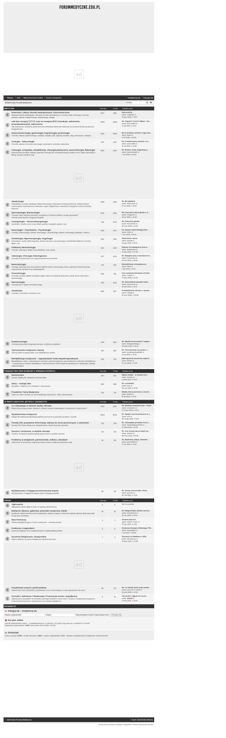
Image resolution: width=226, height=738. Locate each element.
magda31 (131, 215)
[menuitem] (17, 98)
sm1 (128, 416)
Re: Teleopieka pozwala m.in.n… (135, 422)
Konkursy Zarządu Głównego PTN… (137, 528)
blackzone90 (132, 152)
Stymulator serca (129, 238)
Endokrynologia (19, 341)
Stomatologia (19, 273)
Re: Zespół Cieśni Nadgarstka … (135, 230)
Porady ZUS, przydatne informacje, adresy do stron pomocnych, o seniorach (50, 422)
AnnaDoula (131, 513)
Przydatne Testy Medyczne (25, 392)
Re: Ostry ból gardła (130, 221)
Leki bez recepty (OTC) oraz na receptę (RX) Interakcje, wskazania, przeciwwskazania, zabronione (46, 122)
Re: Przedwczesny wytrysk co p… (136, 141)
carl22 (129, 275)
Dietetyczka (18, 375)
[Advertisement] (79, 32)
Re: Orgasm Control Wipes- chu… (136, 121)
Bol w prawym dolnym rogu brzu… (137, 133)
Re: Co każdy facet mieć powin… (136, 587)
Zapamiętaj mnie (101, 615)
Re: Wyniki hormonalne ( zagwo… (136, 341)
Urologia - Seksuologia (23, 141)
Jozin (129, 232)
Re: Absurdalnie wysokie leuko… (135, 282)
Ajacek (129, 241)
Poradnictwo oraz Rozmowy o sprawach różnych (29, 371)
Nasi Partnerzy (19, 519)
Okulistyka (17, 290)
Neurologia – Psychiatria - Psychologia (31, 230)
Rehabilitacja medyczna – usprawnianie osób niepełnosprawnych (45, 358)
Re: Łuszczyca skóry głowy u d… (135, 212)
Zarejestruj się (29, 611)
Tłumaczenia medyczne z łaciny (28, 350)
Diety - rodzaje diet (21, 383)
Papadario (131, 249)
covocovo (131, 408)
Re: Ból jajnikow (128, 201)
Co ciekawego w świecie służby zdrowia (32, 405)
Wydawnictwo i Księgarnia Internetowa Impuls (35, 490)
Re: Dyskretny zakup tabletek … (135, 439)
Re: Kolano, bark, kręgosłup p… (135, 150)
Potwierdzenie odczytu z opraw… (136, 290)
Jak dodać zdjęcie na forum (134, 596)
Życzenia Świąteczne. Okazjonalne (29, 536)
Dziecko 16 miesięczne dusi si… (135, 247)
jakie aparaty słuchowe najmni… (136, 358)
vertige (129, 293)
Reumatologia (19, 264)
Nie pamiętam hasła (84, 615)
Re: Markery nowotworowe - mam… (137, 405)
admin (130, 598)
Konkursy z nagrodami (23, 528)
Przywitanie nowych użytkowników (29, 587)
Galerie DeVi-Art (129, 519)
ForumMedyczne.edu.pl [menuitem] (79, 7)
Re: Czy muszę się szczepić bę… (135, 431)
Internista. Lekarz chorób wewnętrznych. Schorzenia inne (40, 112)
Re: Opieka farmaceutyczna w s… (136, 414)
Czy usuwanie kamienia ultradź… (136, 273)
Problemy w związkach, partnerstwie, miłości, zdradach (39, 439)
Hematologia (18, 282)
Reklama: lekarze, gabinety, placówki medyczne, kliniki (39, 511)
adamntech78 (102, 636)
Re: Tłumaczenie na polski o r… (135, 350)
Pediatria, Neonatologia (24, 247)
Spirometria (127, 112)
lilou (128, 386)
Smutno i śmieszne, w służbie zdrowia (31, 431)
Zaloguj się (13, 611)
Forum (7, 500)
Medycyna (9, 108)
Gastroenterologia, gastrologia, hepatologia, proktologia (41, 133)
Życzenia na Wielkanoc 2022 (134, 536)
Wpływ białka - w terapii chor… (135, 375)
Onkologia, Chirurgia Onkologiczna (29, 256)
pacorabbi (131, 123)
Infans (129, 361)
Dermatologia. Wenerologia (26, 212)
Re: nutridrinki (128, 383)
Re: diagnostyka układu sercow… (136, 511)
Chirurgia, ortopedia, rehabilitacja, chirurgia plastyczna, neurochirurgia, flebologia (53, 150)
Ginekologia (18, 201)
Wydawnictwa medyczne (24, 414)
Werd (129, 135)
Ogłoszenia (17, 504)
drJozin (130, 377)
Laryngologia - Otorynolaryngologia (30, 221)
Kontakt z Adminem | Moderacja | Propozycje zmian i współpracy (44, 596)
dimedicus (131, 539)
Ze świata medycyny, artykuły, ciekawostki (25, 402)
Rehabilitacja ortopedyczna (134, 264)
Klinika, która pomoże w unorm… (136, 392)
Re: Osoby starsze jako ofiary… (135, 490)
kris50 (129, 394)
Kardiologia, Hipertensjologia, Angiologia (32, 238)
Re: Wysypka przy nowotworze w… (136, 256)
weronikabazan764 (134, 425)
